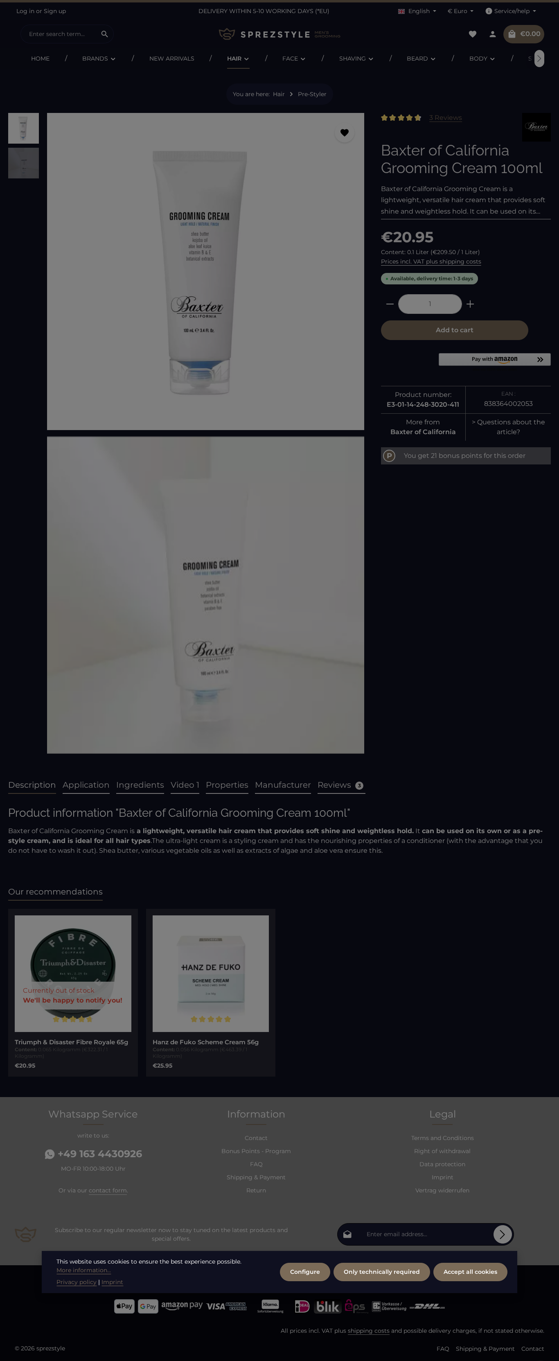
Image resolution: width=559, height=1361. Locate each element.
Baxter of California (423, 432)
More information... (83, 1270)
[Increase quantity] (470, 304)
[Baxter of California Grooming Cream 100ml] (205, 271)
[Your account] (492, 34)
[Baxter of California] (536, 127)
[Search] (105, 34)
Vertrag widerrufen (442, 1190)
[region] (186, 436)
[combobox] (58, 34)
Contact (256, 1138)
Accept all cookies (470, 1271)
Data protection (442, 1164)
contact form (108, 1190)
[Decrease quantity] (390, 304)
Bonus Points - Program (256, 1151)
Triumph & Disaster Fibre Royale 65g (71, 1042)
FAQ (256, 1164)
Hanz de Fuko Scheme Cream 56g (206, 1042)
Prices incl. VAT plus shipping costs (431, 261)
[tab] (32, 785)
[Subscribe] (503, 1234)
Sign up (55, 11)
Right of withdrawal (442, 1151)
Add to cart (454, 330)
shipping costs (369, 1330)
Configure (305, 1271)
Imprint (442, 1177)
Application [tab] (86, 785)
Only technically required (382, 1271)
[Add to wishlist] (344, 132)
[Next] (539, 58)
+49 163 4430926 (98, 1154)
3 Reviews (445, 118)
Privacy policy (76, 1282)
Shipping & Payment (256, 1177)
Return (256, 1190)
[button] (495, 363)
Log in (25, 11)
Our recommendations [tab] (55, 892)
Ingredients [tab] (140, 785)
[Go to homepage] (279, 34)
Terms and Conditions (442, 1138)
